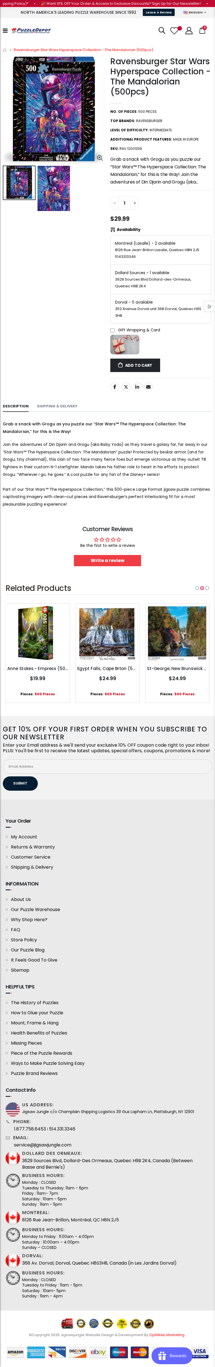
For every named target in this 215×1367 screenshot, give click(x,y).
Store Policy (24, 940)
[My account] (189, 30)
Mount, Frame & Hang (35, 1023)
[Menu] (5, 31)
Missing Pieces (26, 1043)
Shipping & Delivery (32, 867)
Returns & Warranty (33, 847)
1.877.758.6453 (30, 1129)
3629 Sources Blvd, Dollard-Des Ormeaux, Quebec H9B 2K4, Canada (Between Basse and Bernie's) (107, 1164)
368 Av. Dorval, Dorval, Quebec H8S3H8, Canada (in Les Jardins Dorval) (99, 1263)
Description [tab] (16, 406)
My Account (24, 837)
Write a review (108, 560)
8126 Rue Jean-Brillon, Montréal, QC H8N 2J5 (70, 1220)
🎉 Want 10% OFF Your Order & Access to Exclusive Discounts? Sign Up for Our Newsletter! (108, 3)
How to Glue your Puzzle (37, 1013)
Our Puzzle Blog (28, 950)
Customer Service (30, 857)
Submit (20, 783)
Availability (129, 229)
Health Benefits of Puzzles (39, 1033)
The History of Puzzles (35, 1002)
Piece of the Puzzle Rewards (41, 1053)
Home (5, 49)
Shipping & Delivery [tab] (57, 406)
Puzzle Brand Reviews (34, 1073)
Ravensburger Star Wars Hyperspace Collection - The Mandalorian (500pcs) (160, 76)
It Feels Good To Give (34, 960)
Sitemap (20, 970)
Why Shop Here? (29, 919)
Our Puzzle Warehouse (35, 909)
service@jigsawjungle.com (42, 1145)
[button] (197, 588)
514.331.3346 (62, 1129)
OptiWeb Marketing (167, 1335)
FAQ (15, 929)
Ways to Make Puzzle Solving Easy (48, 1063)
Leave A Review (159, 12)
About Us (21, 899)
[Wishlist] (175, 30)
